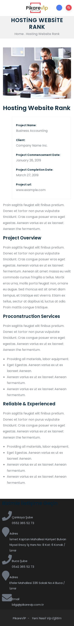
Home (19, 34)
